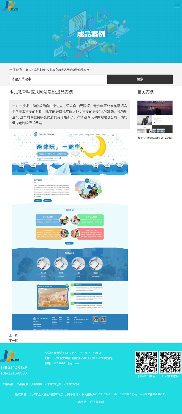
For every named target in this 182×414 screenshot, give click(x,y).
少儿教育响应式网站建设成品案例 (68, 69)
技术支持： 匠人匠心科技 (91, 402)
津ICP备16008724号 (154, 394)
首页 (29, 69)
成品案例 (39, 69)
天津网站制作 (52, 384)
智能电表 (23, 384)
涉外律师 (36, 384)
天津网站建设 (71, 384)
